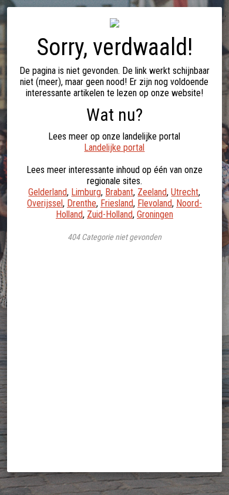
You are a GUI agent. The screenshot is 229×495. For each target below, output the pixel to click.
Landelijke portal (114, 147)
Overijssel (45, 203)
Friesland (116, 203)
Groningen (155, 214)
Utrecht (184, 192)
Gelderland (47, 192)
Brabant (119, 192)
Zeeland (152, 192)
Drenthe (81, 203)
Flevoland (154, 203)
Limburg (86, 192)
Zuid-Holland (110, 214)
